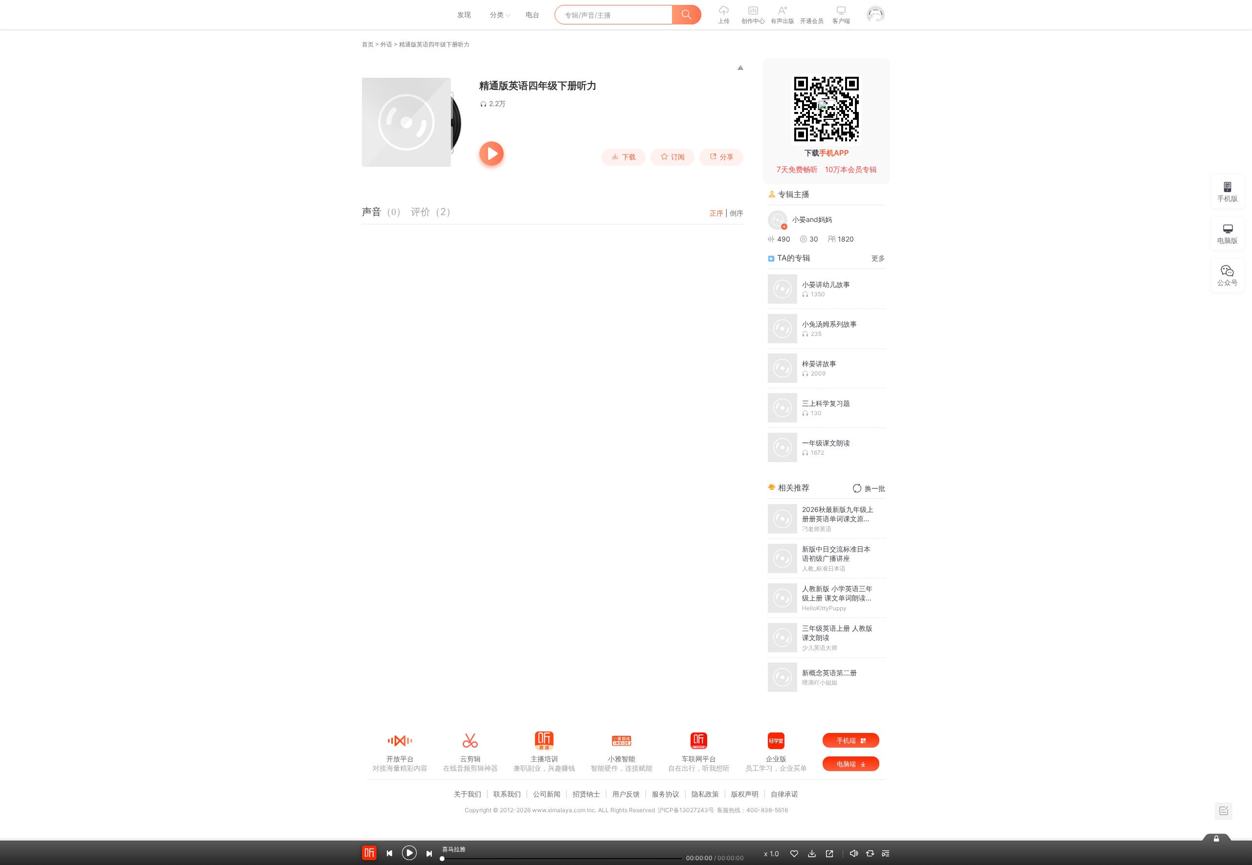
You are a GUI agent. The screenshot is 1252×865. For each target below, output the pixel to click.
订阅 (678, 157)
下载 (629, 157)
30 (813, 239)
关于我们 (467, 794)
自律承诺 (784, 794)
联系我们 (507, 794)
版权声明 (745, 794)
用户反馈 (626, 794)
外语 (386, 44)
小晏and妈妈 (812, 219)
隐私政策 (705, 794)
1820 (846, 239)
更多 (878, 258)
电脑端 (847, 764)
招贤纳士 (586, 794)
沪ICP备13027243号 (686, 810)
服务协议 (665, 794)
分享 (727, 157)
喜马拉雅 (399, 14)
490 (783, 239)
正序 (716, 213)
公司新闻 (546, 794)
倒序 (736, 213)
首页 (368, 44)
